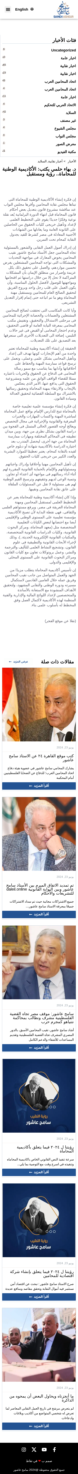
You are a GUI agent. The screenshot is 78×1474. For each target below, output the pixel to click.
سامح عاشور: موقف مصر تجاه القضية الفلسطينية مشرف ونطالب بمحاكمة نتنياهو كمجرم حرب (42, 1017)
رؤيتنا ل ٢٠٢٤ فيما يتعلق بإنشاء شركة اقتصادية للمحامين (42, 1273)
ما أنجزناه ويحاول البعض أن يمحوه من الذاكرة (41, 1398)
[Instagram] (24, 1449)
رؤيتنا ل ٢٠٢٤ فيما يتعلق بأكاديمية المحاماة (45, 1149)
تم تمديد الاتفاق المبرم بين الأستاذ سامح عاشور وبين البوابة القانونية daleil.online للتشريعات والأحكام (40, 889)
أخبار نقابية (55, 161)
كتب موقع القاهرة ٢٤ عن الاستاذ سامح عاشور (41, 758)
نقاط (29, 1461)
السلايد (42, 161)
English (21, 9)
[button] (8, 9)
